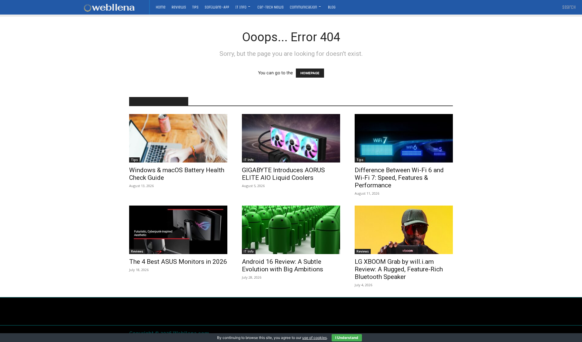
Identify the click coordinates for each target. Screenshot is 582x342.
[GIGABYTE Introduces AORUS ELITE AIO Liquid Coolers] (291, 138)
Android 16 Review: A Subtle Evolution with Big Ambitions (282, 265)
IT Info (249, 160)
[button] (569, 7)
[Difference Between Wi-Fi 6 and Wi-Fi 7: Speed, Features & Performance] (404, 138)
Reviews (137, 251)
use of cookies (314, 337)
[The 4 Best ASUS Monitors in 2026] (178, 230)
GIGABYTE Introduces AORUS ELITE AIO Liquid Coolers (283, 173)
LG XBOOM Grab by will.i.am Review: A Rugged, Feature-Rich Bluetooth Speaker (399, 269)
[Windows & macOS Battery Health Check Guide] (178, 138)
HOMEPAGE (309, 73)
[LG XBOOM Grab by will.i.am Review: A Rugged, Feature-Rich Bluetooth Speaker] (404, 230)
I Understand (346, 337)
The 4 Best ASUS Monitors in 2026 (178, 261)
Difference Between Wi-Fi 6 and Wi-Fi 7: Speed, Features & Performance (399, 177)
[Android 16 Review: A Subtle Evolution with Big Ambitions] (291, 230)
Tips (134, 160)
